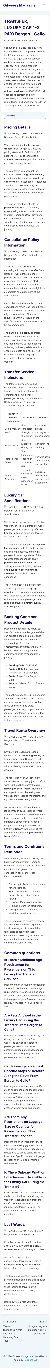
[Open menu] (44, 5)
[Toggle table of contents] (41, 115)
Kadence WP (31, 1360)
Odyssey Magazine (15, 40)
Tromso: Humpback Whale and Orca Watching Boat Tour (12, 1331)
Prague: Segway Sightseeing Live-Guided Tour (37, 1328)
